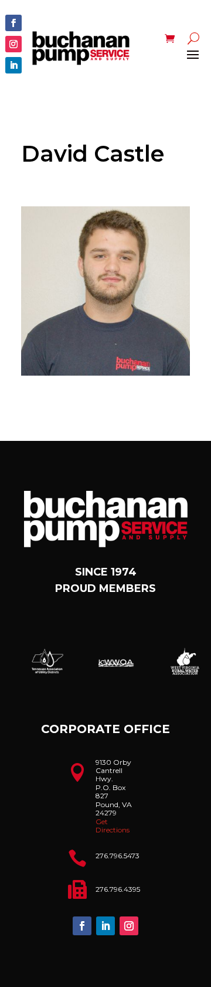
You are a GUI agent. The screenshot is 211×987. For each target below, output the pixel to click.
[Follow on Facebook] (13, 23)
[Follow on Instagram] (13, 44)
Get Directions (113, 825)
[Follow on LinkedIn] (13, 65)
